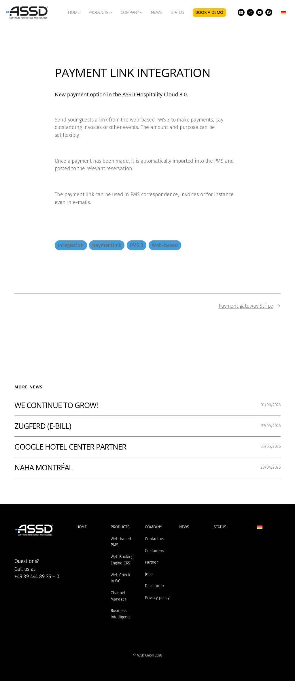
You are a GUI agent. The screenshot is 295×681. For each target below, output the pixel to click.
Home (81, 527)
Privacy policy (157, 597)
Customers (154, 550)
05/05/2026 (270, 446)
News (184, 527)
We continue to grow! (56, 405)
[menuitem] (283, 12)
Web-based (165, 245)
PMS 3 (136, 245)
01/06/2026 (271, 405)
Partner (151, 562)
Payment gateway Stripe (246, 306)
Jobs (148, 574)
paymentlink (106, 245)
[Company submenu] (141, 12)
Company (130, 12)
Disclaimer (154, 585)
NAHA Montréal (43, 467)
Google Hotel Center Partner (70, 446)
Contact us (154, 538)
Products (98, 12)
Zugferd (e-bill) (42, 426)
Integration (71, 245)
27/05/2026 (271, 425)
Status (220, 527)
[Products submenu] (110, 12)
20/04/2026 (270, 467)
